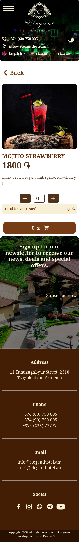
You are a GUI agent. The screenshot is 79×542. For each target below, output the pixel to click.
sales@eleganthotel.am (40, 468)
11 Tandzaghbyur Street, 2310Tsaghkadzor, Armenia (39, 375)
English (15, 53)
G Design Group (50, 536)
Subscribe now (61, 295)
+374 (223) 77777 (39, 425)
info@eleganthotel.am (29, 46)
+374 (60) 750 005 (23, 38)
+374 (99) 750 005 (39, 420)
